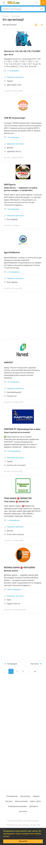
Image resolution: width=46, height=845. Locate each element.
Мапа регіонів (21, 801)
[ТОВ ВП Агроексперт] (23, 105)
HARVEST (8, 362)
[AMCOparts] (23, 172)
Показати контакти (15, 77)
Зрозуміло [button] (23, 841)
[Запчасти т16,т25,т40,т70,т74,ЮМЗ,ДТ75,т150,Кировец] (23, 38)
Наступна (35, 664)
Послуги (8, 801)
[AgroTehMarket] (23, 240)
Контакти (23, 811)
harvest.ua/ (12, 396)
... (29, 671)
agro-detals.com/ (14, 85)
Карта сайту (35, 801)
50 (35, 671)
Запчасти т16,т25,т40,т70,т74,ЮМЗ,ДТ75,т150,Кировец (23, 51)
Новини (36, 796)
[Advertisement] (23, 315)
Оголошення (12, 796)
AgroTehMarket (12, 252)
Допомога (33, 806)
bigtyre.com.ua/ (13, 603)
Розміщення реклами (17, 806)
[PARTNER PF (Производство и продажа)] (23, 416)
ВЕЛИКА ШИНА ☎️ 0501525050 (19, 567)
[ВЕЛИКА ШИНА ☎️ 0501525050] (23, 555)
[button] (10, 836)
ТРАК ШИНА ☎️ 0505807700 (18, 498)
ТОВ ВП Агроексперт (14, 117)
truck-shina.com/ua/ (15, 534)
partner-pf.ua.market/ (16, 465)
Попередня (12, 664)
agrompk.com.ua (14, 151)
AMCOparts (10, 184)
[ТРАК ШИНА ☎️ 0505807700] (23, 485)
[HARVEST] (23, 350)
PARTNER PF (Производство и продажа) (23, 429)
